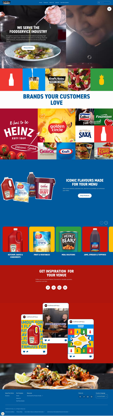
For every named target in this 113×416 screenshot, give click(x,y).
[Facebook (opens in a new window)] (48, 287)
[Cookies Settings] (2, 413)
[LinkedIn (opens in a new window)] (65, 287)
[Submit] (98, 2)
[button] (109, 9)
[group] (56, 297)
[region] (56, 297)
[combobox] (103, 2)
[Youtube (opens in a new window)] (59, 287)
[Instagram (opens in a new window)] (54, 287)
